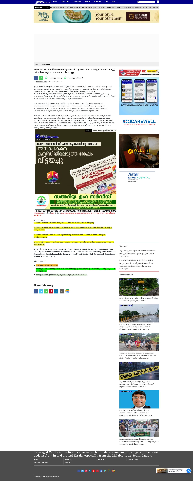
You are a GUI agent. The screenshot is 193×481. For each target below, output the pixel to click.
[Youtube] (93, 471)
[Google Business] (100, 470)
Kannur (87, 2)
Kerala (114, 2)
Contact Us (100, 460)
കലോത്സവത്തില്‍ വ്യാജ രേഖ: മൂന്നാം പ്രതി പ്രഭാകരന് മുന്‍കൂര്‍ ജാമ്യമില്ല (64, 223)
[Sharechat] (113, 470)
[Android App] (104, 470)
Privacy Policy (133, 460)
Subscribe (68, 463)
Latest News (65, 2)
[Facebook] (79, 471)
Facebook (47, 213)
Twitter (58, 213)
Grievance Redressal (41, 463)
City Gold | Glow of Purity (47, 265)
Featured (123, 246)
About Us (68, 460)
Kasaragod (77, 2)
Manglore (97, 2)
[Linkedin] (90, 471)
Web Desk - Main (41, 82)
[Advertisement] (94, 48)
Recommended (126, 275)
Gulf (106, 2)
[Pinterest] (97, 471)
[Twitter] (82, 471)
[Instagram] (86, 471)
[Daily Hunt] (109, 470)
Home (55, 2)
